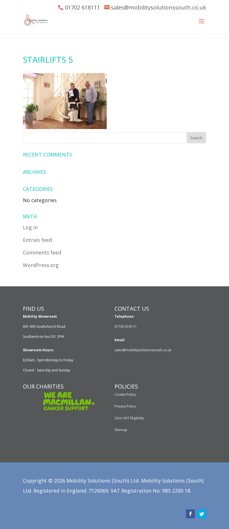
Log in (30, 227)
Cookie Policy (125, 394)
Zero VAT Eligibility (129, 418)
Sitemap (121, 429)
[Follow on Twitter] (201, 513)
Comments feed (42, 252)
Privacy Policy (125, 406)
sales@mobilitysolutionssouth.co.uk (158, 7)
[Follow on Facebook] (190, 513)
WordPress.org (41, 265)
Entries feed (37, 240)
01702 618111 (82, 7)
